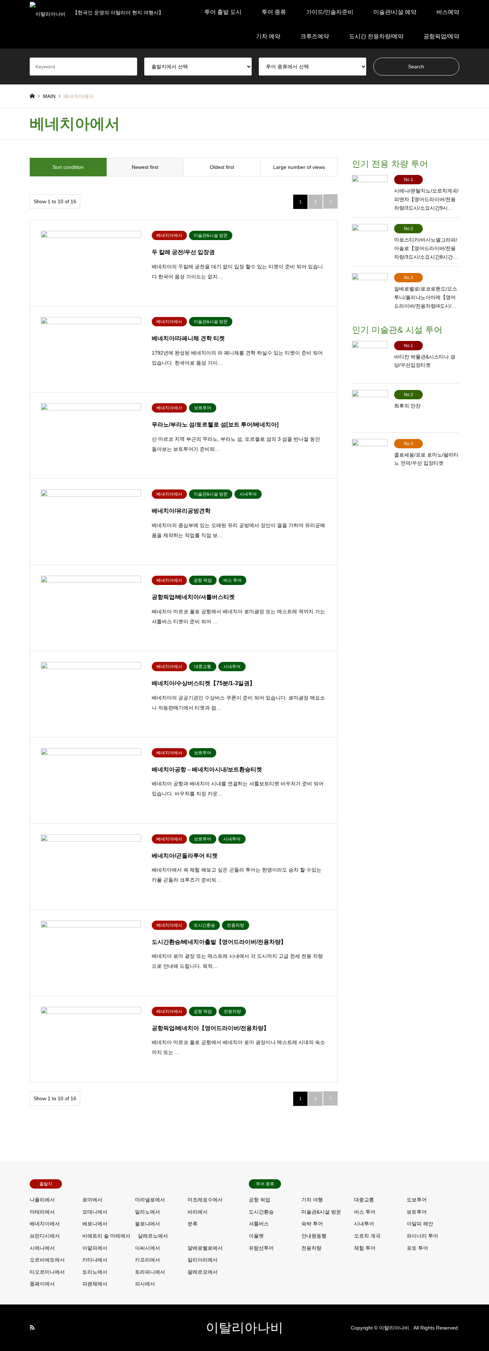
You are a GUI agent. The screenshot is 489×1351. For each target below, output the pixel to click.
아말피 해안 (420, 1223)
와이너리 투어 (422, 1236)
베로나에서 (94, 1223)
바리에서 (198, 1212)
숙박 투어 (312, 1223)
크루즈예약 (314, 36)
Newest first (145, 167)
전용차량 (311, 1248)
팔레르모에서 (203, 1272)
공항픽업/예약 (441, 36)
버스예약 (447, 12)
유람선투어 (261, 1248)
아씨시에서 (147, 1248)
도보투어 (417, 1200)
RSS (32, 1327)
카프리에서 (147, 1260)
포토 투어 (417, 1248)
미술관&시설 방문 (321, 1212)
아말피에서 (94, 1248)
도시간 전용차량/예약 (376, 36)
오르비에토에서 (47, 1260)
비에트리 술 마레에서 (106, 1236)
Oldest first (222, 167)
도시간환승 (261, 1212)
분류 (193, 1223)
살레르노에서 (153, 1236)
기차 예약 (268, 36)
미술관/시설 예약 (394, 12)
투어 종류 (274, 12)
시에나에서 (42, 1248)
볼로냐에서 (147, 1223)
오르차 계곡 (367, 1236)
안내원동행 (313, 1236)
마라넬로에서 (150, 1200)
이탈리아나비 (244, 1327)
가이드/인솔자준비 (329, 12)
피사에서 (145, 1284)
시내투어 (364, 1223)
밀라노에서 (147, 1212)
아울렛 (256, 1236)
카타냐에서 (94, 1260)
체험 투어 (365, 1248)
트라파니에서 (150, 1272)
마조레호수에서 (205, 1200)
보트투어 (417, 1212)
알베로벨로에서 (205, 1248)
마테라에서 (42, 1212)
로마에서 (92, 1200)
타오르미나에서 (47, 1272)
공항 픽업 (259, 1200)
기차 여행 (312, 1200)
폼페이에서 (42, 1284)
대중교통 (364, 1200)
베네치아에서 (45, 1223)
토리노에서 (94, 1272)
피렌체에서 (94, 1284)
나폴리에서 (42, 1200)
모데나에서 (94, 1212)
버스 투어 (365, 1212)
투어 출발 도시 (223, 12)
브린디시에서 (45, 1236)
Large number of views (299, 167)
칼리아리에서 (203, 1260)
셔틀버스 (259, 1223)
